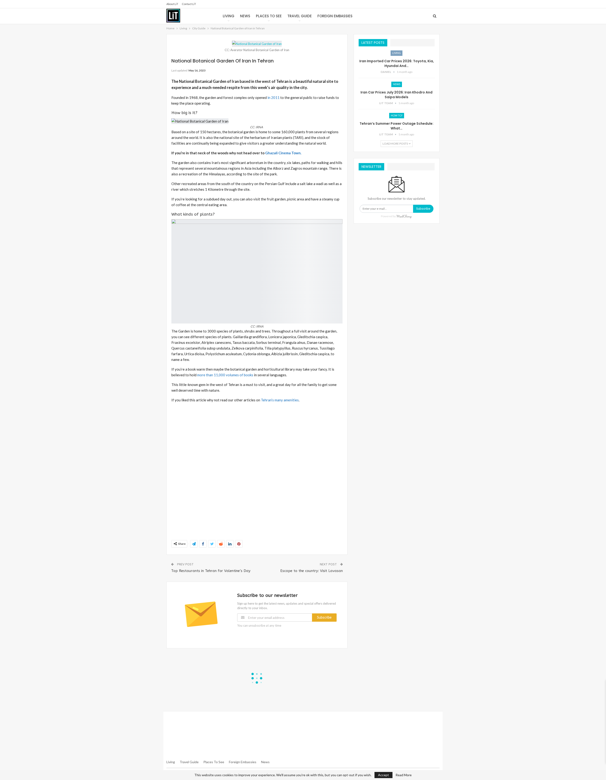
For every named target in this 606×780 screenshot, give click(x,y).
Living (228, 15)
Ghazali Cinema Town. (283, 153)
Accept (383, 775)
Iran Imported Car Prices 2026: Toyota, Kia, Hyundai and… (396, 63)
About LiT (172, 4)
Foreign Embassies (334, 15)
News (245, 15)
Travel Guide (299, 15)
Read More (404, 775)
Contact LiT (189, 4)
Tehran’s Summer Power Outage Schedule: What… (396, 126)
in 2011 (273, 97)
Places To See (213, 762)
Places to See (269, 15)
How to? (396, 115)
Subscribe (324, 618)
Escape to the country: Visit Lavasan (311, 571)
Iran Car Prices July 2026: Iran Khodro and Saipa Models (396, 94)
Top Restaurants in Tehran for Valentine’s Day (210, 571)
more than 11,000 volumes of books (225, 375)
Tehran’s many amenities (279, 400)
